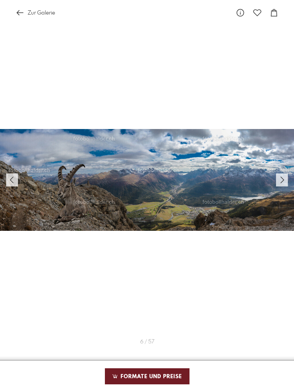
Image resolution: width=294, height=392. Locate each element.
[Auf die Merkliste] (257, 13)
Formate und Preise (150, 376)
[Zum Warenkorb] (274, 13)
